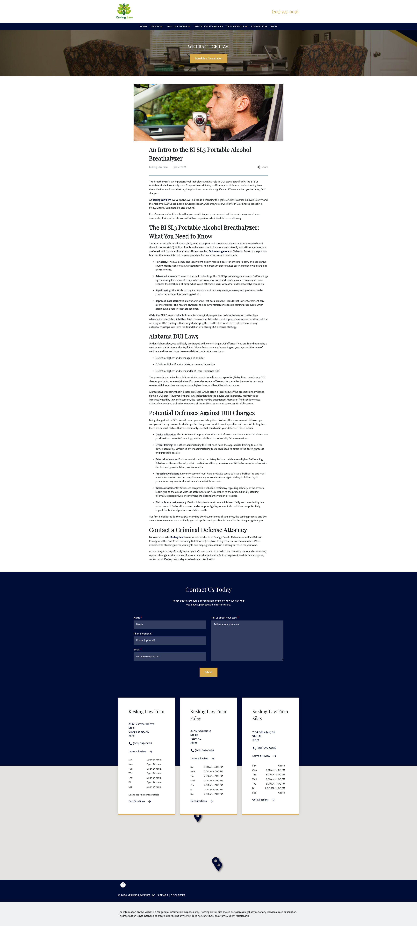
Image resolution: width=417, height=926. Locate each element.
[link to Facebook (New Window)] (123, 885)
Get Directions (137, 801)
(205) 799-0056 (142, 743)
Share (265, 166)
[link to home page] (124, 11)
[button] (161, 26)
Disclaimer (178, 895)
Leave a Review (138, 751)
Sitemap (162, 895)
